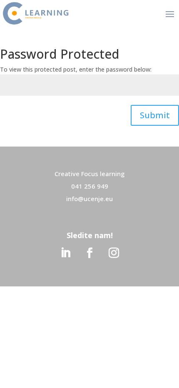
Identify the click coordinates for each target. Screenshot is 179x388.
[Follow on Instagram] (113, 253)
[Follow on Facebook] (89, 253)
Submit (155, 115)
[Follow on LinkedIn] (65, 253)
